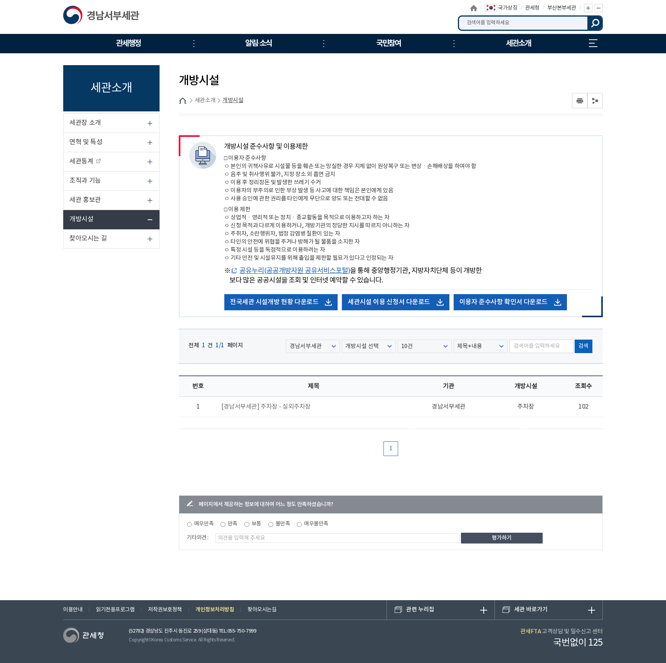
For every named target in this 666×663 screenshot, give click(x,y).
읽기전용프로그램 (115, 610)
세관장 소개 (85, 123)
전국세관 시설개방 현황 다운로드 (274, 302)
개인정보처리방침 (214, 609)
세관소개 (205, 100)
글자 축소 (598, 8)
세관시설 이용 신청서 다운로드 (389, 302)
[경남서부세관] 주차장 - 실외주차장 (266, 406)
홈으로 (474, 8)
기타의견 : (198, 538)
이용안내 (72, 610)
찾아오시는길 (261, 610)
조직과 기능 (85, 181)
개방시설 (81, 219)
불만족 (283, 524)
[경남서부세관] (102, 17)
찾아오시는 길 (88, 238)
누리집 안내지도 (593, 43)
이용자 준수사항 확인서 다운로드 (503, 302)
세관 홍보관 (85, 200)
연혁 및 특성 (86, 142)
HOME (183, 100)
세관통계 (81, 161)
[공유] (595, 100)
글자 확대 (588, 8)
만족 (232, 524)
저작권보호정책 (165, 610)
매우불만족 (316, 524)
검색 (595, 23)
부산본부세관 (561, 8)
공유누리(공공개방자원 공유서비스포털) (294, 271)
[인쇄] (579, 100)
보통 (256, 524)
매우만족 (204, 524)
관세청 (532, 8)
